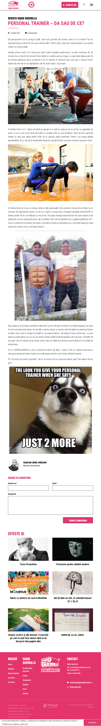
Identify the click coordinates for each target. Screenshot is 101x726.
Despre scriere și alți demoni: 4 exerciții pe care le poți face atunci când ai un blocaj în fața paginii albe (28, 638)
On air (10, 664)
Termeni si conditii (13, 705)
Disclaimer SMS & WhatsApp (16, 714)
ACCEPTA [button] (92, 723)
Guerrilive (11, 678)
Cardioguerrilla (13, 28)
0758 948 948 (75, 687)
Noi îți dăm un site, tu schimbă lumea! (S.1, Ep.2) (72, 600)
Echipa (25, 676)
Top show (11, 682)
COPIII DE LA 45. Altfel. (72, 635)
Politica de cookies (24, 708)
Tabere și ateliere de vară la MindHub (28, 598)
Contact (25, 693)
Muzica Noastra (13, 673)
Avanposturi (27, 680)
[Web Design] (50, 706)
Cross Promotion (28, 564)
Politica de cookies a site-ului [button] (15, 724)
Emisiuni (11, 669)
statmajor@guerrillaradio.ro (81, 682)
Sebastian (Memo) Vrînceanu (34, 462)
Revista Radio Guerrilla (22, 18)
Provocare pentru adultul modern (72, 564)
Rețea (25, 689)
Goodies (25, 685)
